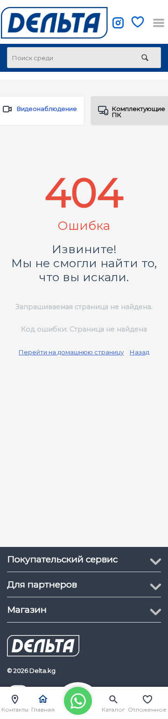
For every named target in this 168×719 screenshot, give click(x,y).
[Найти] (144, 58)
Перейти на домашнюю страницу (71, 352)
